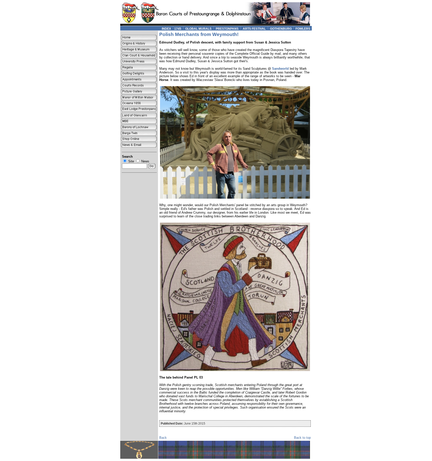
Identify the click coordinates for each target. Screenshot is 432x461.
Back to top (302, 438)
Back (163, 438)
